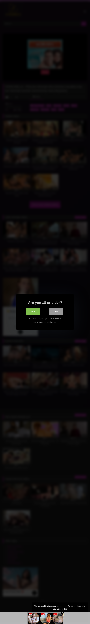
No (56, 311)
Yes (33, 311)
